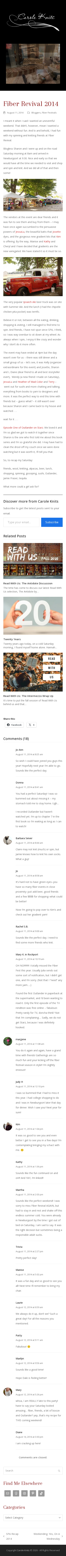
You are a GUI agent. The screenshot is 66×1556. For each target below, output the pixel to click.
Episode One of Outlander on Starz (23, 427)
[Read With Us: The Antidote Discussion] (33, 560)
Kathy (47, 241)
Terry (51, 381)
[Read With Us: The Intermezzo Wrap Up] (33, 671)
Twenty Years (12, 639)
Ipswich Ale (29, 302)
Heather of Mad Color (30, 381)
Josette (57, 231)
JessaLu (20, 231)
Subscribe (51, 522)
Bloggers (36, 112)
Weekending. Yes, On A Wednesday (43, 1536)
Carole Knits (23, 1550)
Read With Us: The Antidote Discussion (27, 583)
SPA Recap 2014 (11, 1536)
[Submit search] (59, 1471)
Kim (58, 236)
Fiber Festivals (49, 112)
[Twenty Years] (33, 615)
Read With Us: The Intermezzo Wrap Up (28, 696)
